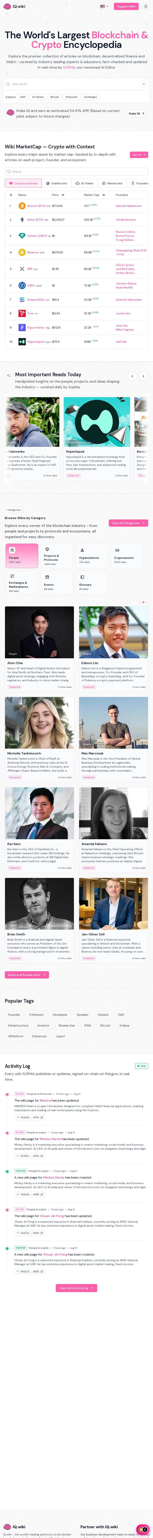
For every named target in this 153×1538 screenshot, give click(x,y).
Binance (33, 252)
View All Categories (125, 523)
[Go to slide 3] (146, 602)
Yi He (120, 254)
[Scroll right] (143, 376)
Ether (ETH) (35, 219)
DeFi (23, 97)
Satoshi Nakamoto (129, 206)
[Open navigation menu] (146, 6)
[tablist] (76, 183)
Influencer (39, 1036)
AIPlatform (15, 1036)
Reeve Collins (125, 232)
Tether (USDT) (37, 236)
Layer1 (60, 1036)
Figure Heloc (36, 327)
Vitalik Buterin (126, 219)
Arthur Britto (125, 273)
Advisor (103, 1015)
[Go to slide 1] (140, 602)
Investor (44, 1025)
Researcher (67, 1025)
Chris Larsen (125, 265)
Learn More (132, 113)
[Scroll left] (132, 376)
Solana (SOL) (36, 299)
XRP (30, 269)
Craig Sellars (124, 240)
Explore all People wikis (24, 975)
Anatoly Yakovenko (129, 299)
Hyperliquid (35, 342)
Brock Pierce (125, 236)
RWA (87, 1025)
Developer (60, 1015)
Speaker (83, 1015)
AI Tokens (38, 97)
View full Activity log (74, 1288)
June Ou (122, 325)
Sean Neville (124, 287)
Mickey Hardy (50, 1139)
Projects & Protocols (39, 1094)
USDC (31, 285)
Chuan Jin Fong (52, 1216)
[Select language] (104, 6)
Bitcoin (55, 97)
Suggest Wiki (126, 6)
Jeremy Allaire (126, 283)
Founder (14, 1015)
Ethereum (71, 97)
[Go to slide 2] (143, 602)
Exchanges (90, 97)
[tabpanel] (76, 269)
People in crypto (36, 1132)
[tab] (23, 183)
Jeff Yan (121, 342)
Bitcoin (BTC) (36, 206)
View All (136, 154)
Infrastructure (18, 1025)
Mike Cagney (125, 329)
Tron (30, 313)
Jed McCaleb (125, 269)
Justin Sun (123, 313)
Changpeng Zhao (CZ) (131, 250)
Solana (124, 1025)
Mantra (45, 1100)
